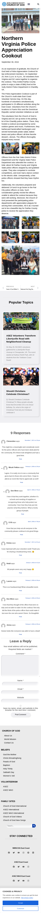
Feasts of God (9, 762)
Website (20, 697)
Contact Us (9, 743)
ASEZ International (11, 810)
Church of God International (14, 806)
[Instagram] (23, 853)
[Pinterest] (28, 853)
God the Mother (9, 755)
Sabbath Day (8, 772)
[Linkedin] (33, 853)
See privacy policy (27, 898)
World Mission (10, 739)
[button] (29, 4)
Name (20, 680)
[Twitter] (14, 853)
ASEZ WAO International (13, 813)
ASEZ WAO (8, 790)
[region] (20, 900)
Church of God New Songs (14, 820)
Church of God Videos (12, 817)
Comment (20, 654)
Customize (20, 908)
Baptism (6, 765)
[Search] (34, 826)
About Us (8, 736)
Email (21, 689)
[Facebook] (9, 853)
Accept (20, 903)
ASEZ (5, 787)
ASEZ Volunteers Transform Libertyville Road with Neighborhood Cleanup (21, 338)
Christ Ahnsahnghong (12, 758)
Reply (20, 459)
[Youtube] (18, 853)
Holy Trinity (8, 769)
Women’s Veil (9, 776)
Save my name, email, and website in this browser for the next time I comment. (20, 709)
